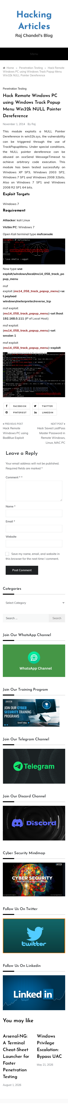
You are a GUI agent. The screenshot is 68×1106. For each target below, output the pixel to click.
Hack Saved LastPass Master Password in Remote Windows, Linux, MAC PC (51, 435)
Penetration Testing (14, 88)
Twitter (47, 406)
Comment (13, 477)
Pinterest (20, 412)
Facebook (19, 406)
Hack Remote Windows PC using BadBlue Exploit (15, 433)
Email (10, 521)
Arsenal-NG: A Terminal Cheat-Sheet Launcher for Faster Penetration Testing (16, 1056)
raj (34, 124)
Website (11, 536)
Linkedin (47, 412)
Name (10, 506)
